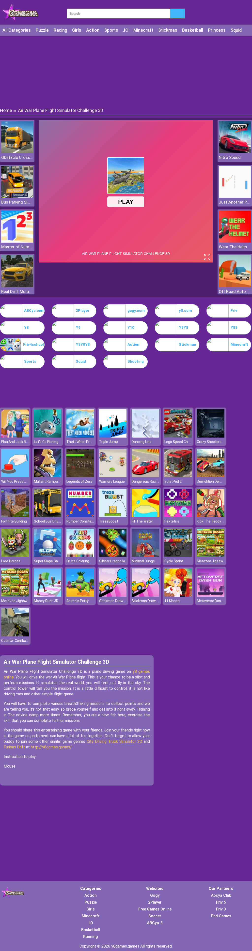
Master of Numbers (17, 246)
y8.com (185, 310)
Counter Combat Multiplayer (23, 641)
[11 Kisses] (178, 595)
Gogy (155, 895)
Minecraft (143, 30)
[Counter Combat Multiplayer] (15, 635)
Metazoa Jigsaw (210, 561)
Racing (60, 30)
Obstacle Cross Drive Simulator (17, 157)
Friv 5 (221, 902)
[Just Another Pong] (235, 196)
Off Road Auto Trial (235, 291)
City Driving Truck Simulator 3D (114, 741)
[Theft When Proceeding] (80, 436)
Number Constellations (84, 521)
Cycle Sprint (173, 561)
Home (6, 110)
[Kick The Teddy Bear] (210, 515)
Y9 (78, 327)
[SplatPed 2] (178, 476)
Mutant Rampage (48, 481)
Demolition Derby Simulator (218, 481)
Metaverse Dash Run (213, 601)
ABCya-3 (155, 923)
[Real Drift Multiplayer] (17, 286)
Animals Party (77, 601)
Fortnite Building (14, 521)
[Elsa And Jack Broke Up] (15, 436)
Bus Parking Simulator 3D (17, 202)
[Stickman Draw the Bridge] (113, 595)
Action (92, 30)
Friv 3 (221, 909)
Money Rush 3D (46, 601)
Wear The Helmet (235, 246)
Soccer (154, 916)
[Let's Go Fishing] (48, 436)
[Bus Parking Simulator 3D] (17, 196)
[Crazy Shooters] (210, 436)
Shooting (135, 361)
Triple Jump (108, 442)
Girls (76, 30)
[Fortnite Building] (15, 515)
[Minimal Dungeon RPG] (145, 555)
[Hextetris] (178, 515)
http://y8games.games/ (51, 747)
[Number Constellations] (80, 515)
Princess (217, 30)
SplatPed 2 (173, 481)
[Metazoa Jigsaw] (210, 555)
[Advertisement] (126, 71)
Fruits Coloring (77, 561)
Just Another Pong (235, 202)
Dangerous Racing (146, 481)
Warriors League (112, 481)
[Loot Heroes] (15, 555)
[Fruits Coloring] (80, 555)
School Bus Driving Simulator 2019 (61, 521)
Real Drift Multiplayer (17, 291)
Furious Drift (14, 747)
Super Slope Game (48, 561)
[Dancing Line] (145, 436)
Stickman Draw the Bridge (119, 601)
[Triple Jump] (113, 436)
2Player (82, 310)
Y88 (234, 327)
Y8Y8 (183, 327)
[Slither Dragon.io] (113, 555)
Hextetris (171, 521)
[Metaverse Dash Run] (210, 595)
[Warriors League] (113, 476)
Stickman (167, 30)
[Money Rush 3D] (48, 595)
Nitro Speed (230, 157)
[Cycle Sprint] (178, 555)
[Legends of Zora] (80, 476)
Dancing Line (142, 442)
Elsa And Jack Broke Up (19, 442)
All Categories (16, 30)
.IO (125, 30)
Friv (234, 310)
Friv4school (33, 344)
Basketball (192, 30)
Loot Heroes (10, 561)
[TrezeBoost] (113, 515)
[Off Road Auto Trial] (235, 286)
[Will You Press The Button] (15, 476)
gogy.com (136, 310)
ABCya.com (34, 310)
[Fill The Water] (145, 515)
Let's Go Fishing (46, 442)
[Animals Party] (80, 595)
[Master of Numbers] (17, 241)
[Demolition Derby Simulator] (210, 476)
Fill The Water (142, 521)
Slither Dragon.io (112, 561)
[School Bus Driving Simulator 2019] (48, 515)
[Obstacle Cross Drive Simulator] (17, 152)
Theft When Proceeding (85, 442)
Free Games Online (155, 909)
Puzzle (42, 30)
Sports (111, 30)
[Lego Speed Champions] (178, 436)
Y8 (26, 327)
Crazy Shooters (209, 442)
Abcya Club (221, 895)
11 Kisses (172, 601)
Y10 (130, 327)
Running (90, 936)
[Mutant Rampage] (48, 476)
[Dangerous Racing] (145, 476)
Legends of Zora (79, 481)
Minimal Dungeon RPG (149, 561)
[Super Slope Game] (48, 555)
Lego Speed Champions (183, 442)
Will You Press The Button (21, 481)
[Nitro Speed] (235, 152)
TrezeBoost (108, 521)
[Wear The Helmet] (235, 241)
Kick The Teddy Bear (213, 521)
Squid (236, 30)
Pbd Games (221, 916)
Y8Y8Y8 (83, 344)
